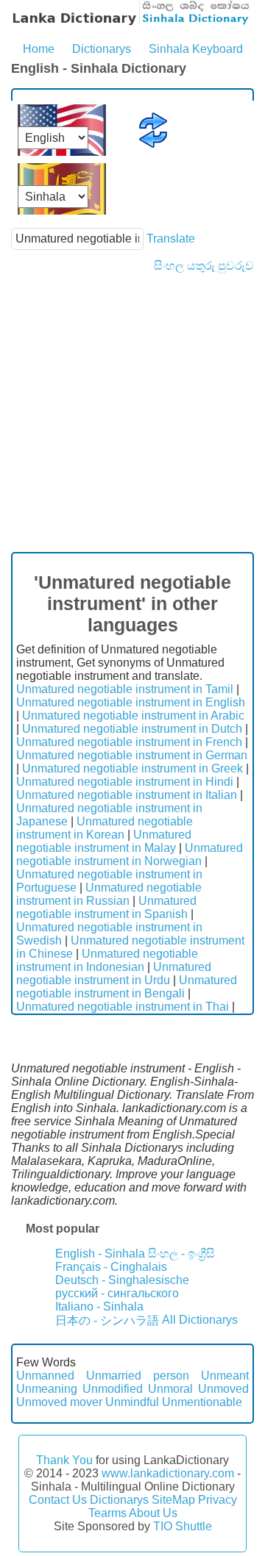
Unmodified (112, 1389)
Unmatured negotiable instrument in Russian (109, 894)
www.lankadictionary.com (168, 1473)
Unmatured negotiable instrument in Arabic (133, 715)
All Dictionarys (200, 1319)
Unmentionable (202, 1402)
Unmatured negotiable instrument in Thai (122, 1006)
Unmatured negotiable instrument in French (129, 742)
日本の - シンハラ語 (107, 1320)
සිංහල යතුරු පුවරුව (204, 265)
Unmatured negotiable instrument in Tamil (124, 689)
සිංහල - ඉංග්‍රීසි (181, 1253)
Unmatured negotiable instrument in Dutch (132, 729)
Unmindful (132, 1402)
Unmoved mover (59, 1402)
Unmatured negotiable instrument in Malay (103, 841)
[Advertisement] (132, 412)
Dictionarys (101, 49)
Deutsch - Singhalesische (122, 1280)
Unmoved (223, 1389)
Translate (170, 238)
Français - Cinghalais (111, 1267)
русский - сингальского (117, 1293)
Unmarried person (137, 1375)
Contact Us (58, 1500)
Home (38, 49)
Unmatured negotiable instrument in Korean (104, 828)
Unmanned (45, 1375)
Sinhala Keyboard (196, 49)
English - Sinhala (100, 1253)
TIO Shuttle (182, 1526)
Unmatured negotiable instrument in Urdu (113, 973)
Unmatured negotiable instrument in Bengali (126, 987)
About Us (153, 1513)
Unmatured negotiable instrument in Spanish (106, 907)
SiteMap (173, 1500)
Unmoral (170, 1389)
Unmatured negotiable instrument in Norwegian (129, 854)
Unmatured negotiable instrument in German (131, 755)
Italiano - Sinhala (99, 1306)
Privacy (217, 1500)
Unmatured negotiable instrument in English (130, 702)
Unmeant (225, 1375)
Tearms (107, 1513)
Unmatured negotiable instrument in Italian (126, 795)
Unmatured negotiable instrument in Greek (132, 768)
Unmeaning (46, 1389)
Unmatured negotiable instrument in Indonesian (107, 960)
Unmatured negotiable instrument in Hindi (124, 781)
